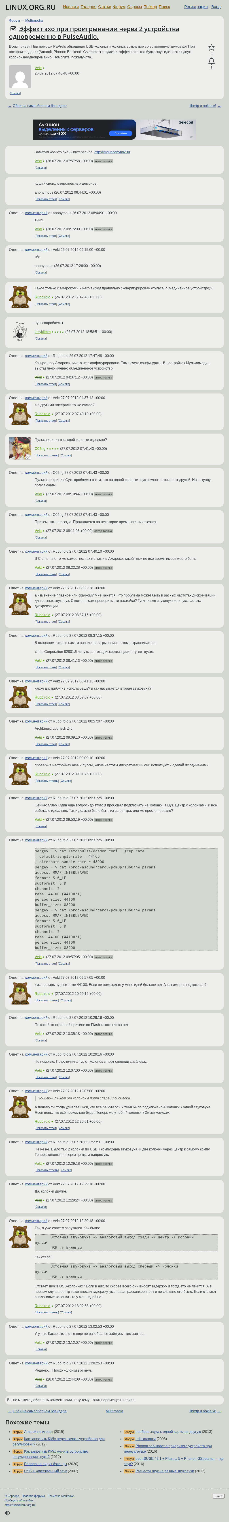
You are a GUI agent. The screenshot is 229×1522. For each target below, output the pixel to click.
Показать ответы (47, 455)
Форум (119, 6)
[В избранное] (211, 48)
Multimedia (34, 20)
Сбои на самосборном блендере (40, 106)
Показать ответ (46, 199)
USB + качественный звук (45, 1471)
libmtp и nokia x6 (202, 106)
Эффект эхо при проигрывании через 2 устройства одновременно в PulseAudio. (94, 32)
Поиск (164, 6)
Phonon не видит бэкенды (45, 1464)
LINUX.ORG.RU (30, 7)
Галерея (88, 6)
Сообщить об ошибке (18, 1500)
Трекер (150, 6)
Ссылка (15, 93)
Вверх (218, 1496)
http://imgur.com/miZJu (112, 152)
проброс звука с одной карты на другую (168, 1432)
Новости (71, 6)
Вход (216, 6)
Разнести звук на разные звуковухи (165, 1471)
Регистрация (196, 6)
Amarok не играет (38, 1432)
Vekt (38, 68)
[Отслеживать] (211, 61)
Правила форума (33, 1496)
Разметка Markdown (61, 1496)
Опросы (134, 6)
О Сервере (11, 1496)
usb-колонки (146, 1439)
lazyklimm (43, 332)
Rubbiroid (42, 297)
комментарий (36, 213)
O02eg (40, 449)
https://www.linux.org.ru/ (20, 1505)
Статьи (104, 6)
